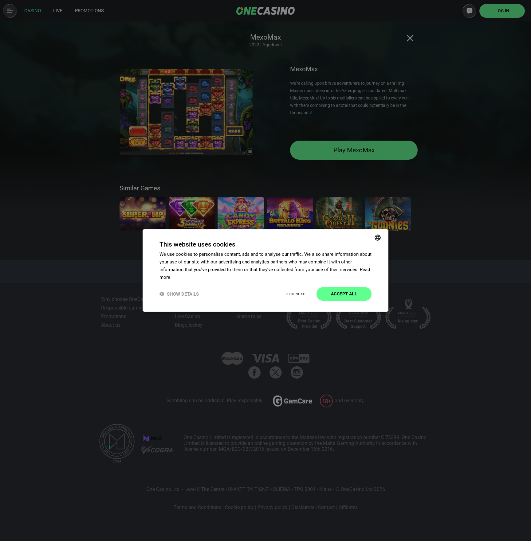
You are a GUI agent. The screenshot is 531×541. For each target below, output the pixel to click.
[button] (179, 294)
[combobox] (378, 238)
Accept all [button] (344, 293)
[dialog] (265, 270)
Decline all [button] (296, 294)
